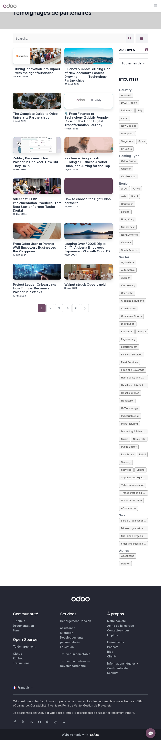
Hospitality (127, 400)
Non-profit (139, 439)
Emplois (112, 635)
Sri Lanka (126, 148)
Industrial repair (130, 416)
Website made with (75, 734)
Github (17, 653)
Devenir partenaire (73, 665)
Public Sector (129, 446)
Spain (141, 141)
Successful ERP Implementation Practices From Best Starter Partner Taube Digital (37, 204)
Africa (136, 188)
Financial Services (131, 354)
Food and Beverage (132, 369)
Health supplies (130, 392)
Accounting (127, 555)
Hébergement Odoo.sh (75, 621)
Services (126, 469)
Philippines (127, 133)
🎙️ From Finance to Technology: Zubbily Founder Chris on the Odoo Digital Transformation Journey (86, 119)
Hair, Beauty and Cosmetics (134, 377)
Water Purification (131, 500)
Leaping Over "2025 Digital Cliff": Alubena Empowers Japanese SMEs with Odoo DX (87, 247)
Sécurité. (113, 673)
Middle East (128, 227)
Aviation (125, 277)
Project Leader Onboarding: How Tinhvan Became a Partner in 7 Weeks (34, 288)
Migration (66, 632)
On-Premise (128, 176)
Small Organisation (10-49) (134, 543)
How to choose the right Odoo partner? (87, 201)
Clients (112, 656)
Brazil (134, 196)
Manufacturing (129, 423)
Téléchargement (24, 646)
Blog (110, 651)
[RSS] (146, 49)
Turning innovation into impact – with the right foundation (36, 71)
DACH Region (129, 102)
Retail (142, 454)
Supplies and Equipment (134, 477)
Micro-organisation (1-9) (134, 528)
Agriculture (127, 262)
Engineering (128, 339)
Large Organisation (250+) (134, 520)
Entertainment (129, 346)
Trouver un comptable (75, 654)
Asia (123, 196)
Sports (141, 469)
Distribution (127, 323)
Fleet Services (129, 362)
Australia (126, 95)
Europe (125, 211)
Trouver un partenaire (75, 661)
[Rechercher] (130, 38)
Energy (142, 331)
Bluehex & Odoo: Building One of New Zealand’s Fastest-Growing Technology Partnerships (87, 74)
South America (129, 250)
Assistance (67, 628)
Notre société (116, 621)
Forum (17, 630)
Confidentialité (117, 668)
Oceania (126, 242)
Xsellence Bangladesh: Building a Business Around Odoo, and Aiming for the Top (87, 162)
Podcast (112, 647)
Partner (125, 563)
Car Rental (127, 293)
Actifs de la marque (120, 625)
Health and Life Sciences (134, 385)
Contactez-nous (118, 630)
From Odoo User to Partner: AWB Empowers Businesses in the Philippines (36, 247)
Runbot (18, 658)
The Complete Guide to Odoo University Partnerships (35, 115)
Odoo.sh (126, 168)
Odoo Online (128, 161)
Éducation (67, 647)
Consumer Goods (131, 316)
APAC (124, 188)
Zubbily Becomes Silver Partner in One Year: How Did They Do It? (35, 162)
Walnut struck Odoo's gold (85, 284)
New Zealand (128, 125)
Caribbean (127, 204)
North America (129, 234)
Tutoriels (19, 621)
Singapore (127, 141)
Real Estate (127, 454)
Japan (124, 118)
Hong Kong (127, 219)
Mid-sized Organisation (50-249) (134, 536)
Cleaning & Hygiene (132, 300)
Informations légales (121, 663)
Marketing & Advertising (134, 431)
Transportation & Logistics (134, 492)
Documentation (23, 625)
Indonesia (127, 110)
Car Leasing (128, 285)
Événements (115, 642)
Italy (140, 110)
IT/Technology (129, 408)
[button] (155, 6)
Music (124, 439)
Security (126, 462)
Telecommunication (132, 485)
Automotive (128, 270)
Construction (128, 308)
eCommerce (128, 508)
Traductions (21, 663)
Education (127, 331)
